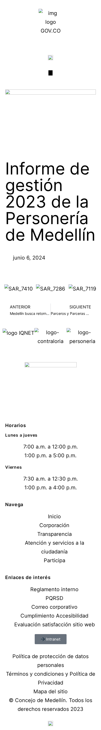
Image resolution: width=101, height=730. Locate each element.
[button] (7, 288)
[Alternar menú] (50, 72)
